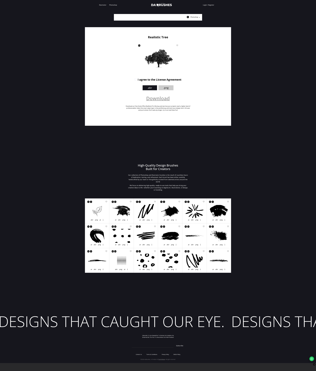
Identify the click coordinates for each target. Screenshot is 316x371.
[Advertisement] (108, 46)
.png (166, 87)
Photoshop (113, 5)
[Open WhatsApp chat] (311, 359)
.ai (100, 220)
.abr (150, 87)
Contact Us (139, 354)
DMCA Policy (176, 354)
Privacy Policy (165, 354)
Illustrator (102, 5)
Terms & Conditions (151, 354)
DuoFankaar (161, 359)
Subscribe (179, 346)
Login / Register (208, 5)
